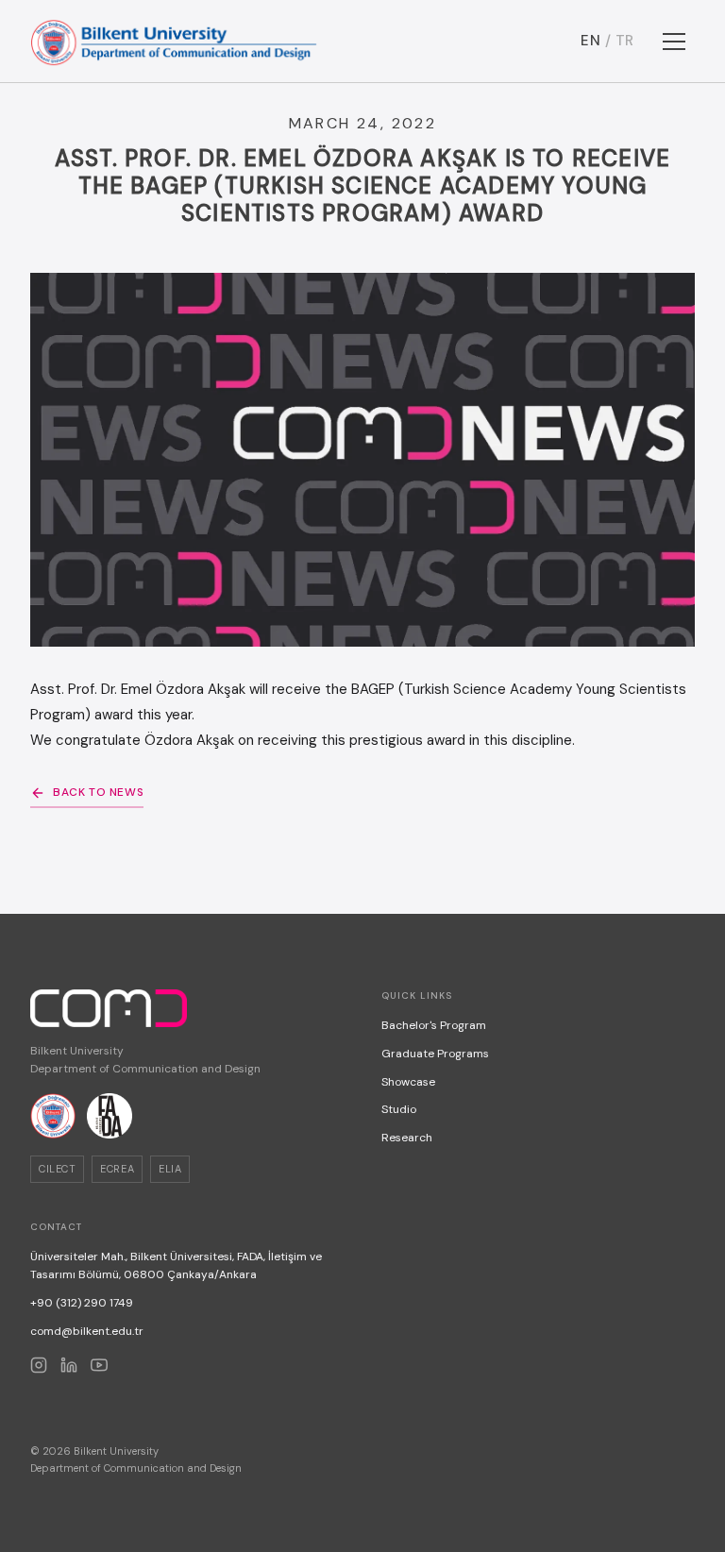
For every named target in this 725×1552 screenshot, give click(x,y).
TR (625, 40)
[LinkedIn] (68, 1365)
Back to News (98, 792)
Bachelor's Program (433, 1025)
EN (591, 40)
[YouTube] (99, 1365)
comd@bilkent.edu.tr (86, 1331)
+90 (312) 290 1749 (81, 1302)
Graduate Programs (435, 1053)
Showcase (408, 1081)
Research (406, 1137)
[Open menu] (674, 41)
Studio (398, 1109)
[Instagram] (38, 1365)
